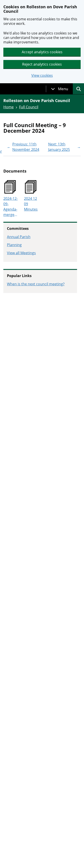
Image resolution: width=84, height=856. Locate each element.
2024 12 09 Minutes (31, 204)
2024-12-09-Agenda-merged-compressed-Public (10, 206)
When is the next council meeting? (36, 284)
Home (8, 107)
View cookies (42, 75)
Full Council (28, 107)
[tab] (59, 88)
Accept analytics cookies (42, 51)
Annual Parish (18, 236)
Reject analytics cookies (42, 64)
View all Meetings (21, 252)
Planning (14, 244)
